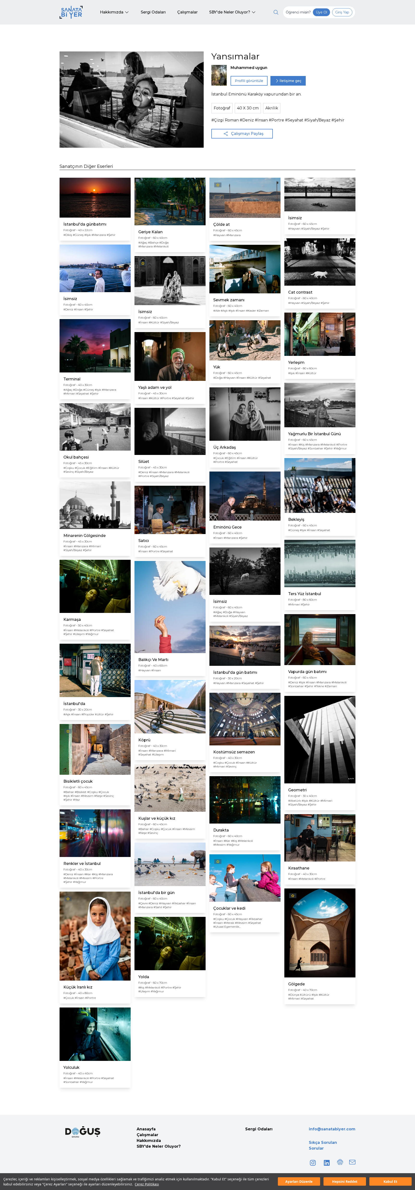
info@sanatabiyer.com (332, 1129)
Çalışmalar (147, 1135)
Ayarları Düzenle (298, 1181)
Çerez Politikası (147, 1184)
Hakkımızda (149, 1140)
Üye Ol (321, 12)
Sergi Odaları (259, 1129)
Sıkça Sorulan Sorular (323, 1145)
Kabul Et (390, 1181)
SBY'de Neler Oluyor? (159, 1146)
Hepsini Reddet (344, 1181)
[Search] (276, 12)
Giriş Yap (342, 12)
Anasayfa (146, 1129)
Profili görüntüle (249, 81)
